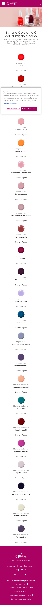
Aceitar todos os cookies (29, 109)
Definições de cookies (13, 108)
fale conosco (29, 566)
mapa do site (21, 569)
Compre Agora (21, 70)
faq (20, 566)
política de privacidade (21, 591)
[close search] (39, 3)
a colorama (11, 566)
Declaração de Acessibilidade (21, 587)
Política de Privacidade (10, 103)
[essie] (21, 557)
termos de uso (20, 584)
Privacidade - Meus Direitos (20, 595)
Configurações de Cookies (21, 599)
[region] (21, 100)
